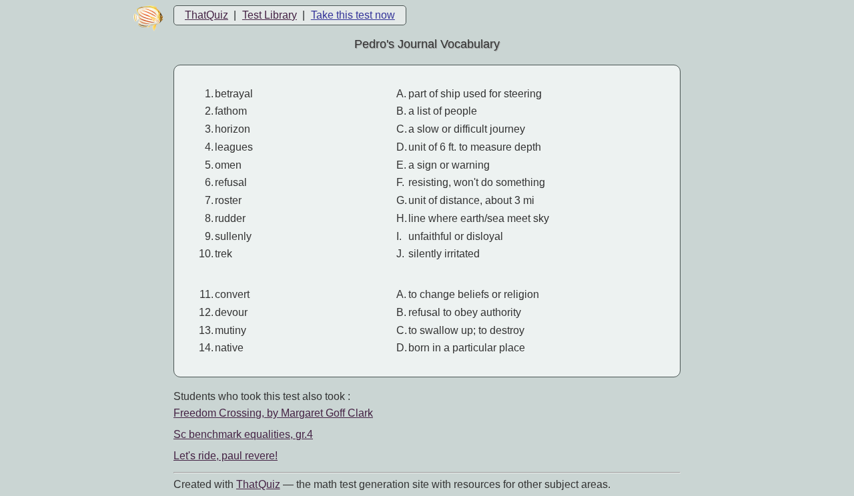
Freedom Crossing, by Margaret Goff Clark (273, 413)
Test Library (269, 15)
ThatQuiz (206, 15)
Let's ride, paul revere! (225, 455)
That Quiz (258, 484)
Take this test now (353, 15)
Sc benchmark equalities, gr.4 (243, 434)
